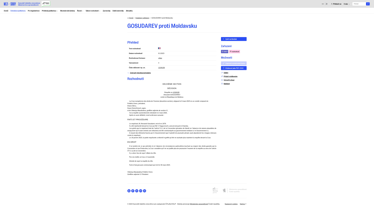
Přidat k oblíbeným (230, 76)
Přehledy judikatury (49, 11)
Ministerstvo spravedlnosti (199, 204)
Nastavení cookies (231, 204)
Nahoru (242, 204)
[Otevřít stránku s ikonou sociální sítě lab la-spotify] (136, 190)
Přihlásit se (337, 4)
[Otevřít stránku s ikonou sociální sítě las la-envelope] (140, 190)
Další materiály (118, 11)
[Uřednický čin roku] (46, 4)
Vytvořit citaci (229, 80)
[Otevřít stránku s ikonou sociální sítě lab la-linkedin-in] (129, 190)
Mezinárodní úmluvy (67, 11)
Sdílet (226, 73)
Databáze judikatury (18, 11)
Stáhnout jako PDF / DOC (234, 68)
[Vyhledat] (368, 3)
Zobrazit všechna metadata (140, 73)
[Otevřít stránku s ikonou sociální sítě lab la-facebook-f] (132, 190)
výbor (160, 58)
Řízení (79, 11)
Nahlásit (227, 84)
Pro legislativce (34, 11)
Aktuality (129, 11)
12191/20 (161, 68)
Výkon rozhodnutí (92, 11)
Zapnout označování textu (235, 63)
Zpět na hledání (231, 39)
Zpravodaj (106, 11)
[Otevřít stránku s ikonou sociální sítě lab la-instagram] (144, 190)
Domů (6, 11)
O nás (346, 4)
